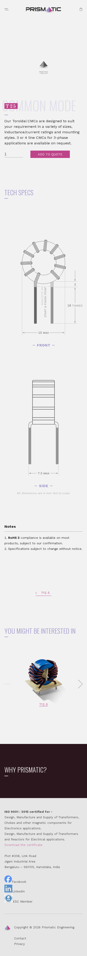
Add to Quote (50, 154)
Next (80, 684)
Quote (81, 9)
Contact (20, 938)
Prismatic (43, 10)
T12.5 (45, 593)
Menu (6, 9)
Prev (7, 684)
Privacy (19, 944)
